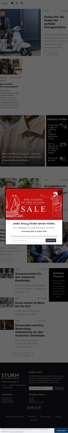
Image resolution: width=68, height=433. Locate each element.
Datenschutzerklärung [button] (16, 431)
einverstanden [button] (61, 430)
